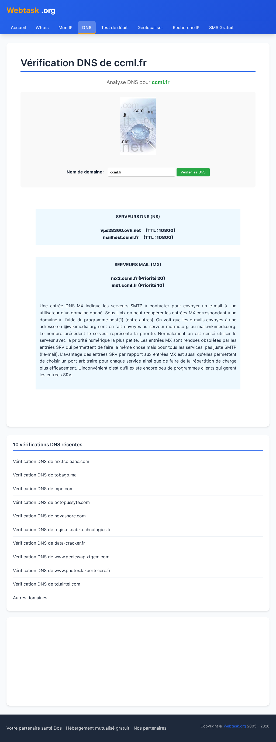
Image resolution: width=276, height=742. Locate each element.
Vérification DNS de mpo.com (43, 488)
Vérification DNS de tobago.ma (45, 475)
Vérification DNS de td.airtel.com (46, 584)
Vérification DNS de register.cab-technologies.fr (62, 529)
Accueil (18, 27)
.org (31, 10)
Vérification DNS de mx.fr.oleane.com (51, 461)
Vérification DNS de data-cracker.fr (49, 543)
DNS (86, 27)
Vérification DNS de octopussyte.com (51, 502)
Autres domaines (30, 597)
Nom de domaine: (85, 172)
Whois (42, 27)
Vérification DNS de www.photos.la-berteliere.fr (62, 570)
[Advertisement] (138, 661)
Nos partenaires (150, 728)
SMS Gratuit (221, 27)
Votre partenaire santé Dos (34, 728)
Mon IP (65, 27)
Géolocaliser (150, 27)
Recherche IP (186, 27)
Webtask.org (235, 726)
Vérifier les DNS (193, 172)
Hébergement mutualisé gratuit (97, 728)
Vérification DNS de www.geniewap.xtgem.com (61, 556)
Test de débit (114, 27)
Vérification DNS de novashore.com (49, 515)
